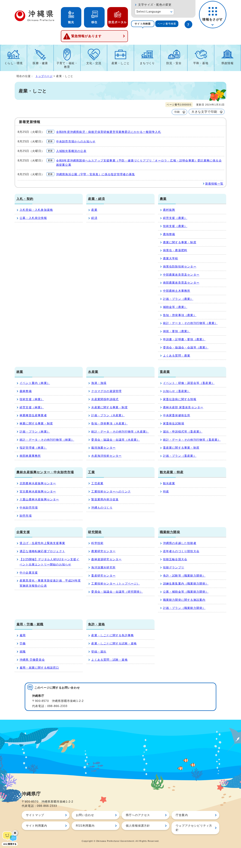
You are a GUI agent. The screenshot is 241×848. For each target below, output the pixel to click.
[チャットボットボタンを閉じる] (15, 833)
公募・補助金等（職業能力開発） (186, 591)
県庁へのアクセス (138, 815)
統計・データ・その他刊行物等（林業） (47, 439)
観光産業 (169, 483)
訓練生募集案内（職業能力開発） (186, 583)
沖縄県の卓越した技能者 (179, 543)
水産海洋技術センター (106, 455)
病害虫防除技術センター (179, 266)
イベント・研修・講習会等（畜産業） (189, 383)
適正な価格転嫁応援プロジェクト (42, 551)
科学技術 (97, 543)
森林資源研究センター (106, 559)
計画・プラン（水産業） (108, 415)
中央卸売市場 (29, 507)
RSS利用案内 (85, 825)
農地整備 (169, 234)
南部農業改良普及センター (181, 282)
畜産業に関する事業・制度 (181, 447)
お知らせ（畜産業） (176, 391)
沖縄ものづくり (101, 507)
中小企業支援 (29, 572)
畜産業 (165, 372)
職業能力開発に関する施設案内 (184, 599)
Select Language (148, 11)
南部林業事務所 (30, 455)
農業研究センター (103, 551)
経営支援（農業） (175, 217)
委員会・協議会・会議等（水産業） (115, 439)
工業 (91, 472)
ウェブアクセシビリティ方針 (194, 827)
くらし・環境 (13, 63)
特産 (166, 491)
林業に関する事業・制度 (36, 423)
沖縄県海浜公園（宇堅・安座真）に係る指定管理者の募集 (95, 174)
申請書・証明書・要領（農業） (184, 339)
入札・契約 (24, 199)
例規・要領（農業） (176, 331)
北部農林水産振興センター (38, 483)
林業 (19, 372)
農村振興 (169, 209)
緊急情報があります (86, 36)
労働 (23, 643)
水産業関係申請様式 (105, 399)
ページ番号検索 (166, 23)
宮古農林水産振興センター (38, 491)
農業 (163, 199)
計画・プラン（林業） (35, 431)
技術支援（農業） (175, 226)
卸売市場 (26, 515)
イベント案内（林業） (35, 383)
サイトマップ (35, 815)
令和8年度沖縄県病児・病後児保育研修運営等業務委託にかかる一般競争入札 (108, 131)
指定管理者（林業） (33, 447)
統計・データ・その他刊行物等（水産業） (120, 431)
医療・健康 (40, 63)
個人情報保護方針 (138, 825)
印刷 (177, 111)
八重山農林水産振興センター (39, 499)
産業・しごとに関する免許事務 (112, 635)
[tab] (142, 23)
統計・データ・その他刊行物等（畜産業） (192, 439)
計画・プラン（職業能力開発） (184, 607)
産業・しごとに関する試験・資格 (114, 643)
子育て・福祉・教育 (67, 65)
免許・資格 (96, 624)
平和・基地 (200, 63)
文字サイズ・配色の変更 (154, 4)
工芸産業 (97, 483)
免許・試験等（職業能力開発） (184, 575)
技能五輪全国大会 (175, 559)
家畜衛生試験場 (173, 423)
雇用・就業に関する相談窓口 (39, 667)
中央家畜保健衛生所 (176, 415)
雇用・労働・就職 (30, 624)
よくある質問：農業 (176, 355)
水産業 (93, 372)
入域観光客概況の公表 (71, 150)
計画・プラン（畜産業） (179, 455)
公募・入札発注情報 (33, 217)
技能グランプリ (173, 567)
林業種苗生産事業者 (33, 415)
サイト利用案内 (36, 825)
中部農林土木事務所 (176, 290)
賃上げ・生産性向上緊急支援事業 (42, 543)
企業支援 (23, 532)
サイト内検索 (143, 23)
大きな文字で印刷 (204, 111)
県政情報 (227, 63)
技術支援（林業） (32, 399)
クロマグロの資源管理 (106, 391)
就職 (23, 651)
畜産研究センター (103, 575)
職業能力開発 (170, 532)
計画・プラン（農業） (178, 298)
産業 (94, 209)
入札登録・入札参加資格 (36, 209)
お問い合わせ (85, 815)
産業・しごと (121, 63)
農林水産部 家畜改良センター (183, 407)
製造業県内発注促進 (105, 499)
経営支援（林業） (32, 407)
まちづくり (147, 63)
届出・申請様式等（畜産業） (183, 431)
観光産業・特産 (171, 472)
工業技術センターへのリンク (111, 491)
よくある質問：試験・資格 (109, 659)
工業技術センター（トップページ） (115, 583)
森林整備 (26, 391)
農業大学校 (170, 258)
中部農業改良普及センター (181, 274)
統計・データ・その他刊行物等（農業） (190, 323)
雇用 (23, 635)
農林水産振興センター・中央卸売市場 (45, 472)
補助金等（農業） (175, 307)
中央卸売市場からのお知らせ (76, 141)
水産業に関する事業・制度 (109, 407)
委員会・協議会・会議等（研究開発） (117, 591)
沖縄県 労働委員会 (32, 659)
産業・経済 (96, 199)
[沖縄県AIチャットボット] (10, 838)
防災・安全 (174, 63)
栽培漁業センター (103, 447)
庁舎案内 (182, 815)
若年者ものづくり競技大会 (181, 551)
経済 (94, 217)
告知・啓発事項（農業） (179, 315)
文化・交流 (93, 63)
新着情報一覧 (214, 183)
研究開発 (95, 532)
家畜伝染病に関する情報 (179, 399)
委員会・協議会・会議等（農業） (186, 347)
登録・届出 (98, 651)
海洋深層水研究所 (103, 567)
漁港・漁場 (98, 383)
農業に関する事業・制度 (179, 242)
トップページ (44, 76)
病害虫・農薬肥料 (175, 250)
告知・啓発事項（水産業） (109, 423)
